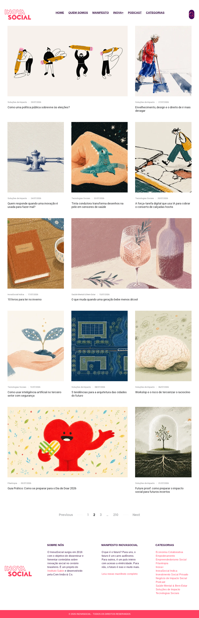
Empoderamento (165, 556)
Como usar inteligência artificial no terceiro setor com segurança (34, 394)
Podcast (135, 12)
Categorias (155, 12)
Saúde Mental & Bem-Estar (83, 294)
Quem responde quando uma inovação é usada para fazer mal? (33, 205)
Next (136, 515)
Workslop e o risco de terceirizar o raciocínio (162, 392)
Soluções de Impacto (17, 102)
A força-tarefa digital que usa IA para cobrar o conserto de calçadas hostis (162, 205)
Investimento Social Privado (172, 574)
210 (115, 515)
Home (60, 12)
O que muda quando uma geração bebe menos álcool (105, 299)
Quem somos (78, 12)
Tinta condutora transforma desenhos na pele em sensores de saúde (97, 205)
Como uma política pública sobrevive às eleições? (39, 107)
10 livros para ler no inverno (25, 299)
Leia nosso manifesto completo (120, 574)
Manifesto (100, 12)
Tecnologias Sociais (81, 198)
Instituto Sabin (55, 570)
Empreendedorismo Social (171, 559)
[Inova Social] (18, 14)
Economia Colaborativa (169, 552)
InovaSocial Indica (16, 294)
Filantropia (12, 483)
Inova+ (118, 12)
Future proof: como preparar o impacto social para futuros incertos (159, 490)
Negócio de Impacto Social (171, 578)
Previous (66, 515)
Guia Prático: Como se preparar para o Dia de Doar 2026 (42, 488)
